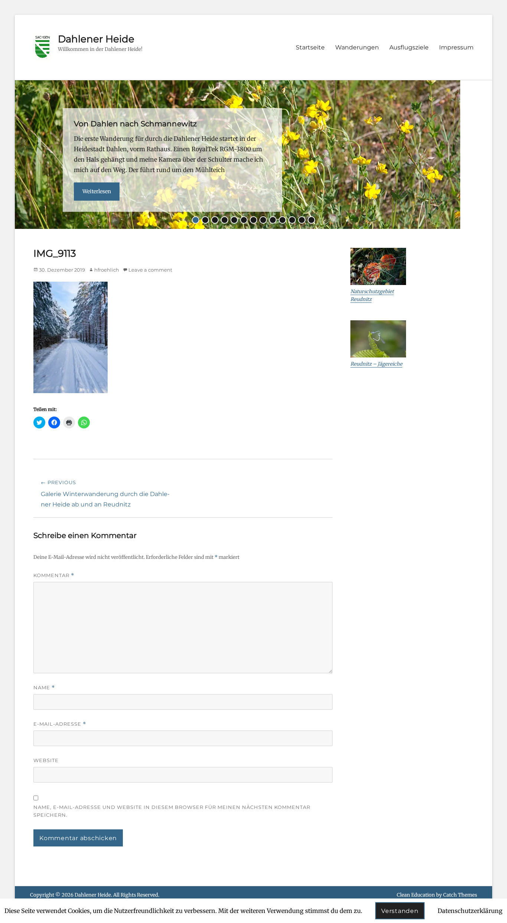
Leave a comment (150, 270)
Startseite (310, 47)
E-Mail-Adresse (59, 724)
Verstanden (400, 910)
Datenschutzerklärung (470, 910)
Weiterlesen (96, 191)
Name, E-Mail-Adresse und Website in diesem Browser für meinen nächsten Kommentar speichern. (171, 811)
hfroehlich (106, 270)
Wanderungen (357, 47)
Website (46, 760)
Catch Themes (460, 895)
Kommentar (53, 575)
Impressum (456, 47)
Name (44, 687)
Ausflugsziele (409, 47)
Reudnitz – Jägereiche (376, 364)
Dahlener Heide (96, 39)
